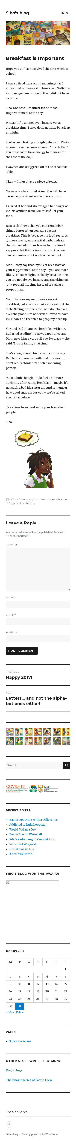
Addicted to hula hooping (27, 824)
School (65, 499)
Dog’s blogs (14, 1070)
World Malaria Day (22, 829)
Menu (64, 12)
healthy (20, 503)
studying (30, 503)
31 (19, 1006)
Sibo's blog (17, 13)
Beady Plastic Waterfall (25, 834)
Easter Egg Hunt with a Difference (33, 819)
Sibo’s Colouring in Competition (32, 839)
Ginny (14, 499)
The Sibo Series (20, 1041)
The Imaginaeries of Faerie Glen (29, 1080)
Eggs (12, 503)
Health (56, 499)
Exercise (46, 499)
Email (11, 614)
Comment (13, 544)
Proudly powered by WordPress (39, 1134)
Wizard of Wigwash (23, 844)
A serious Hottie (20, 854)
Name (11, 597)
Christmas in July (21, 849)
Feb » (20, 1012)
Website (11, 631)
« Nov (10, 1012)
